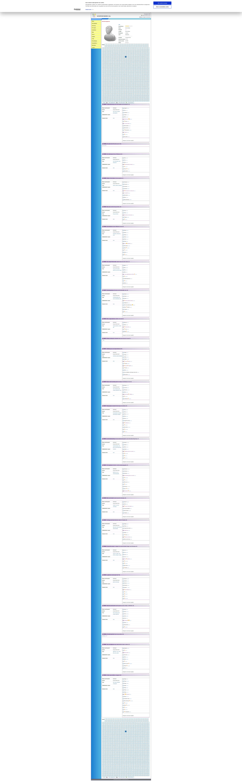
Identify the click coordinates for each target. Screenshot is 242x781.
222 (118, 58)
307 (125, 63)
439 (120, 72)
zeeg (126, 661)
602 (122, 757)
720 (139, 90)
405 (108, 70)
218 (111, 58)
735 (118, 766)
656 (122, 86)
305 (122, 63)
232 (136, 58)
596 (111, 757)
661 (131, 86)
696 (145, 88)
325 (109, 65)
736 (120, 766)
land (113, 111)
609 (134, 757)
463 (115, 74)
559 (141, 79)
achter (114, 185)
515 (111, 752)
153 (139, 53)
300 (113, 63)
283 (131, 736)
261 (139, 60)
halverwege (115, 414)
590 (148, 81)
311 (132, 63)
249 (118, 60)
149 (132, 53)
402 (102, 70)
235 (141, 58)
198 (124, 56)
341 (138, 65)
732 (113, 766)
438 (118, 72)
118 (125, 51)
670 (146, 86)
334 (125, 65)
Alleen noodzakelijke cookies (162, 6)
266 (148, 60)
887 (148, 100)
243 (108, 60)
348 (102, 67)
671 (148, 86)
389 (127, 743)
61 (120, 722)
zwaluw (131, 663)
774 (139, 93)
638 (138, 759)
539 (106, 79)
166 (115, 729)
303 (118, 63)
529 (136, 752)
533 (143, 752)
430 (104, 72)
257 (132, 60)
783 (108, 95)
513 (108, 752)
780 (102, 95)
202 (131, 56)
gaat (119, 388)
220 (115, 58)
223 (120, 58)
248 (116, 60)
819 (124, 97)
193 (115, 56)
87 (118, 49)
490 (115, 750)
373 (146, 67)
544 (115, 79)
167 (116, 729)
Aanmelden (148, 17)
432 (108, 72)
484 (104, 750)
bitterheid (117, 614)
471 (129, 74)
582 (134, 81)
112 (115, 51)
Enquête (93, 36)
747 (139, 766)
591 (102, 757)
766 (125, 93)
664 (136, 86)
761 (116, 93)
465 (118, 74)
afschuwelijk (117, 268)
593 (106, 757)
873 (124, 100)
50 (147, 46)
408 (113, 70)
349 (104, 67)
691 (136, 88)
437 (116, 72)
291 (145, 736)
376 (104, 743)
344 (143, 65)
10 (121, 44)
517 (115, 752)
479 (143, 74)
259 (136, 60)
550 (125, 79)
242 (106, 60)
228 (129, 58)
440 (122, 72)
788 (116, 95)
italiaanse (117, 390)
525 (129, 752)
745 (136, 766)
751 (146, 766)
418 (131, 70)
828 (139, 97)
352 (109, 67)
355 (115, 67)
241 (104, 60)
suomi (127, 114)
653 (116, 86)
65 (127, 722)
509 (148, 750)
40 (130, 46)
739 (125, 766)
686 (127, 88)
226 (125, 58)
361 (125, 67)
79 (104, 49)
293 (148, 736)
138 (113, 53)
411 (118, 70)
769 (131, 93)
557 (138, 79)
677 (111, 88)
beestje (120, 554)
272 (111, 736)
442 (125, 72)
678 (113, 88)
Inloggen (144, 17)
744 (134, 766)
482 (148, 74)
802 (141, 95)
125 (138, 51)
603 (124, 757)
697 (146, 88)
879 (134, 100)
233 (138, 58)
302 (116, 63)
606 (129, 757)
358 (120, 67)
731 (111, 766)
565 (104, 81)
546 (118, 79)
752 (148, 766)
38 (126, 46)
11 (123, 44)
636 (134, 759)
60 (118, 722)
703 (109, 90)
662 (132, 86)
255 (129, 60)
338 (132, 65)
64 (125, 722)
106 (104, 51)
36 (123, 46)
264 (145, 60)
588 (145, 81)
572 (116, 81)
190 (109, 56)
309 (129, 63)
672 (102, 88)
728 (106, 766)
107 (106, 51)
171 (124, 729)
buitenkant (115, 233)
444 (129, 72)
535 (146, 752)
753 (102, 93)
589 (146, 81)
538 (104, 79)
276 (118, 736)
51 (102, 722)
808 (104, 97)
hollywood (114, 162)
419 (132, 70)
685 (125, 88)
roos (113, 118)
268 (104, 736)
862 (104, 100)
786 (113, 95)
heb (113, 682)
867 (113, 100)
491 (116, 750)
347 (148, 65)
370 (141, 67)
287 (138, 736)
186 (102, 56)
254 (127, 60)
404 (106, 70)
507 (145, 750)
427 (146, 70)
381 (113, 743)
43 (135, 46)
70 (136, 722)
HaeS (128, 108)
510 (102, 752)
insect (114, 298)
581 (132, 81)
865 (109, 100)
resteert (114, 505)
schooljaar (115, 506)
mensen (114, 553)
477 (139, 74)
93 (129, 49)
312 (134, 63)
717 (134, 90)
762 (118, 93)
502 (136, 750)
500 (132, 750)
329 (116, 65)
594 (108, 757)
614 (143, 757)
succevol (117, 505)
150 (134, 53)
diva (119, 161)
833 (148, 97)
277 (120, 736)
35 (121, 46)
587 (143, 81)
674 (106, 88)
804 (145, 95)
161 (106, 729)
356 (116, 67)
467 (122, 74)
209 (143, 56)
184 (146, 729)
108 (108, 51)
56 (111, 722)
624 (113, 759)
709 (120, 90)
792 (124, 95)
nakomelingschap (118, 447)
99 (139, 49)
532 (141, 752)
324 (108, 65)
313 (136, 63)
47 (142, 46)
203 (132, 56)
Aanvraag (94, 25)
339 (134, 65)
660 (129, 86)
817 (120, 97)
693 (139, 88)
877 (131, 100)
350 (106, 67)
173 (127, 729)
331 (120, 65)
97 (136, 49)
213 (102, 58)
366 (134, 67)
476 (138, 74)
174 (129, 729)
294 (102, 63)
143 (122, 53)
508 (146, 750)
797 (132, 95)
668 (143, 86)
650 (111, 86)
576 (124, 81)
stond (119, 651)
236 (143, 58)
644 (148, 759)
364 (131, 67)
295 (104, 63)
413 (122, 70)
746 (138, 766)
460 (109, 74)
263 (143, 60)
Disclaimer (94, 45)
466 (120, 74)
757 (109, 93)
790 (120, 95)
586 (141, 81)
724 (146, 90)
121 (131, 51)
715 (131, 90)
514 (109, 752)
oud (119, 297)
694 (141, 88)
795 (129, 95)
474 (134, 74)
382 (115, 743)
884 (143, 100)
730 (109, 766)
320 (148, 63)
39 (128, 46)
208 (141, 56)
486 (108, 750)
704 (111, 90)
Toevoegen (94, 27)
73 (141, 722)
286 (136, 736)
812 (111, 97)
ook (119, 553)
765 (124, 93)
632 (127, 759)
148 (131, 53)
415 (125, 70)
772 (136, 93)
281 (127, 736)
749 (143, 766)
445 (131, 72)
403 (104, 70)
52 (104, 722)
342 (139, 65)
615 (145, 757)
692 (138, 88)
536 (148, 752)
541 (109, 79)
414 (124, 70)
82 (109, 49)
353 (111, 67)
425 (143, 70)
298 (109, 63)
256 (131, 60)
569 (111, 81)
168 (118, 729)
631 (125, 759)
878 (132, 100)
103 (146, 49)
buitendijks (117, 298)
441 (124, 72)
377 (106, 743)
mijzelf (128, 188)
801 (139, 95)
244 (109, 60)
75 (145, 722)
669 (145, 86)
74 (143, 722)
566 (106, 81)
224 (122, 58)
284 (132, 736)
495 (124, 750)
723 (145, 90)
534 (145, 752)
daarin (114, 270)
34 (119, 46)
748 (141, 766)
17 (133, 44)
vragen (117, 553)
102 (145, 49)
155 (143, 53)
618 (102, 759)
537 (102, 79)
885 (145, 100)
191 (111, 56)
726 (102, 766)
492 (118, 750)
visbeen (116, 185)
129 (145, 51)
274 (115, 736)
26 (105, 46)
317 (143, 63)
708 (118, 90)
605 (127, 757)
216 (108, 58)
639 (139, 759)
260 (138, 60)
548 (122, 79)
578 (127, 81)
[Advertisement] (125, 149)
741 (129, 766)
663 (134, 86)
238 (146, 58)
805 (146, 95)
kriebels (114, 554)
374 (148, 67)
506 (143, 750)
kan (116, 270)
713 (127, 90)
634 (131, 759)
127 (141, 51)
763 (120, 93)
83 (111, 49)
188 (106, 56)
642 (145, 759)
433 (109, 72)
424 (141, 70)
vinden (120, 270)
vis (116, 472)
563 (148, 79)
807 (102, 97)
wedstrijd (118, 414)
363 (129, 67)
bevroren (120, 527)
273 (113, 736)
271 (109, 736)
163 (109, 729)
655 (120, 86)
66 (129, 722)
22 (142, 44)
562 (146, 79)
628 (120, 759)
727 (104, 766)
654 (118, 86)
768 (129, 93)
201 (129, 56)
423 (139, 70)
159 (102, 729)
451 (141, 72)
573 (118, 81)
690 (134, 88)
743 (132, 766)
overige (114, 390)
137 (111, 53)
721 (141, 90)
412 (120, 70)
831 (145, 97)
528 (134, 752)
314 (138, 63)
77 (148, 722)
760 (115, 93)
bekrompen (116, 161)
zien (119, 445)
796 (131, 95)
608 (132, 757)
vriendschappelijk (116, 473)
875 (127, 100)
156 (145, 53)
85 (115, 49)
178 (136, 729)
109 (109, 51)
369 (139, 67)
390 (129, 743)
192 (113, 56)
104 (148, 49)
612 (139, 757)
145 (125, 53)
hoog (114, 213)
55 (109, 722)
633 (129, 759)
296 (106, 63)
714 (129, 90)
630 (124, 759)
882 (139, 100)
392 (132, 743)
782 (106, 95)
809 (106, 97)
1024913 (114, 449)
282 (129, 736)
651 (113, 86)
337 (131, 65)
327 (113, 65)
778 (146, 93)
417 (129, 70)
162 (108, 729)
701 (106, 90)
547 (120, 79)
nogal (114, 325)
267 (102, 736)
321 (102, 65)
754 (104, 93)
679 (115, 88)
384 (118, 743)
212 (148, 56)
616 (146, 757)
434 (111, 72)
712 (125, 90)
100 (141, 49)
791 (122, 95)
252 (124, 60)
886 (146, 100)
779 (148, 93)
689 (132, 88)
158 (148, 53)
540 (108, 79)
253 (125, 60)
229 (131, 58)
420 (134, 70)
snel (113, 388)
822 (129, 97)
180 (139, 729)
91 (125, 49)
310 (131, 63)
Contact (93, 47)
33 (117, 46)
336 (129, 65)
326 (111, 65)
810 (108, 97)
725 (148, 90)
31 (114, 46)
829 (141, 97)
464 (116, 74)
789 (118, 95)
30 (112, 46)
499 (131, 750)
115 (120, 51)
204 (134, 56)
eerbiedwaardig (115, 297)
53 (106, 722)
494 (122, 750)
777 (145, 93)
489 (113, 750)
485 (106, 750)
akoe (128, 112)
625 (115, 759)
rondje (114, 614)
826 (136, 97)
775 (141, 93)
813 (113, 97)
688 (131, 88)
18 (135, 44)
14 (128, 44)
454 (146, 72)
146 (127, 53)
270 (108, 736)
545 (116, 79)
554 (132, 79)
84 (113, 49)
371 (143, 67)
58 (115, 722)
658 (125, 86)
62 (122, 722)
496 (125, 750)
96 (134, 49)
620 (106, 759)
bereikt (116, 612)
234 (139, 58)
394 (136, 743)
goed (114, 447)
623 (111, 759)
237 (145, 58)
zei (117, 472)
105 (102, 51)
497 (127, 750)
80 (106, 49)
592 (104, 757)
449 (138, 72)
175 (131, 729)
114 (118, 51)
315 (139, 63)
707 (116, 90)
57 (113, 722)
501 (134, 750)
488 (111, 750)
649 (109, 86)
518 (116, 752)
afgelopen (114, 651)
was (117, 651)
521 (122, 752)
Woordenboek (94, 23)
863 (106, 100)
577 (125, 81)
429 (102, 72)
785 (111, 95)
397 (141, 743)
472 (131, 74)
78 (102, 49)
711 (124, 90)
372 (145, 67)
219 (113, 58)
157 (146, 53)
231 (134, 58)
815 (116, 97)
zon (113, 161)
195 (118, 56)
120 (129, 51)
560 (143, 79)
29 (110, 46)
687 (129, 88)
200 (127, 56)
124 (136, 51)
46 (140, 46)
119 (127, 51)
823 (131, 97)
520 (120, 752)
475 (136, 74)
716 (132, 90)
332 (122, 65)
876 (129, 100)
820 (125, 97)
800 (138, 95)
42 (133, 46)
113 (116, 51)
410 (116, 70)
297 (108, 63)
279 (124, 736)
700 (104, 90)
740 (127, 766)
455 (148, 72)
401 (148, 743)
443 (127, 72)
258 (134, 60)
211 (146, 56)
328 (115, 65)
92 (127, 49)
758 (111, 93)
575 (122, 81)
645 (102, 86)
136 (109, 53)
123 (134, 51)
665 (138, 86)
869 (116, 100)
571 (115, 81)
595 (109, 757)
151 (136, 53)
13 (126, 44)
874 (125, 100)
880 (136, 100)
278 (122, 736)
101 (143, 49)
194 (116, 56)
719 (138, 90)
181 (141, 729)
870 (118, 100)
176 (132, 729)
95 (132, 49)
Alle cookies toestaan (162, 3)
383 (116, 743)
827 (138, 97)
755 (106, 93)
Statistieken (94, 29)
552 (129, 79)
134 (106, 53)
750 (145, 766)
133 (104, 53)
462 (113, 74)
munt (114, 235)
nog (115, 682)
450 (139, 72)
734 (116, 766)
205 (136, 56)
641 (143, 759)
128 (143, 51)
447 (134, 72)
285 (134, 736)
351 (108, 67)
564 (102, 81)
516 (113, 752)
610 (136, 757)
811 (109, 97)
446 (132, 72)
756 (108, 93)
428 (148, 70)
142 (120, 53)
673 (104, 88)
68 (132, 722)
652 (115, 86)
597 (113, 757)
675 (108, 88)
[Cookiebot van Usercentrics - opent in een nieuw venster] (77, 9)
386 (122, 743)
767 (127, 93)
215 (106, 58)
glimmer (114, 472)
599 (116, 757)
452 (143, 72)
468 (124, 74)
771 (134, 93)
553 (131, 79)
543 (113, 79)
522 (124, 752)
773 (138, 93)
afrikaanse (118, 233)
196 (120, 56)
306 (124, 63)
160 (104, 729)
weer (117, 527)
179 (138, 729)
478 (141, 74)
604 (125, 757)
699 (102, 90)
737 (122, 766)
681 (118, 88)
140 (116, 53)
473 (132, 74)
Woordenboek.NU (95, 17)
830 (143, 97)
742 (131, 766)
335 (127, 65)
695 (143, 88)
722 (143, 90)
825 (134, 97)
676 (109, 88)
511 (104, 752)
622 (109, 759)
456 (102, 74)
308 (127, 63)
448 (136, 72)
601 (120, 757)
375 (102, 743)
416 (127, 70)
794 (127, 95)
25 (147, 44)
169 (120, 729)
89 (122, 49)
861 (102, 100)
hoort (116, 111)
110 (111, 51)
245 (111, 60)
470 (127, 74)
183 (145, 729)
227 (127, 58)
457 (104, 74)
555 (134, 79)
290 (143, 736)
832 (146, 97)
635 (132, 759)
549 (124, 79)
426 (145, 70)
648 (108, 86)
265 (146, 60)
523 (125, 752)
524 (127, 752)
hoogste (118, 111)
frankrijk (116, 528)
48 (144, 46)
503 (138, 750)
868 (115, 100)
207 (139, 56)
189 (108, 56)
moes (126, 110)
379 (109, 743)
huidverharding (115, 445)
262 (141, 60)
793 (125, 95)
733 (115, 766)
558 (139, 79)
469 (125, 74)
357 (118, 67)
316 (141, 63)
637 (136, 759)
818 (122, 97)
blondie (126, 429)
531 (139, 752)
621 (108, 759)
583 (136, 81)
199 (125, 56)
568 (109, 81)
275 (116, 736)
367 (136, 67)
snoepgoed (115, 683)
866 (111, 100)
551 (127, 79)
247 (115, 60)
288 (139, 736)
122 (132, 51)
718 (136, 90)
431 (106, 72)
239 (148, 58)
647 (106, 86)
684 (124, 88)
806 (148, 95)
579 (129, 81)
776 (143, 93)
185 (148, 729)
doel (113, 612)
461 (111, 74)
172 (125, 729)
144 (124, 53)
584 (138, 81)
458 (106, 74)
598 (115, 757)
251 (122, 60)
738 (124, 766)
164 (111, 729)
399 (145, 743)
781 (104, 95)
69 (134, 722)
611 (138, 757)
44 (137, 46)
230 (132, 58)
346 (146, 65)
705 (113, 90)
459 (108, 74)
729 (108, 766)
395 (138, 743)
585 (139, 81)
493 (120, 750)
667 (141, 86)
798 (134, 95)
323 (106, 65)
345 (145, 65)
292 (146, 736)
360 (124, 67)
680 (116, 88)
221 (116, 58)
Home (93, 21)
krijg (113, 527)
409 (115, 70)
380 (111, 743)
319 (146, 63)
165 (113, 729)
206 (138, 56)
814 (115, 97)
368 (138, 67)
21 (140, 44)
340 (136, 65)
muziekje (116, 388)
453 (145, 72)
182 (143, 729)
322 (104, 65)
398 (143, 743)
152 (138, 53)
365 (132, 67)
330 (118, 65)
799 (136, 95)
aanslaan (116, 213)
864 (108, 100)
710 (122, 90)
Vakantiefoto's (94, 43)
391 (131, 743)
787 (115, 95)
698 (148, 88)
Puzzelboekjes (94, 40)
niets (118, 270)
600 (118, 757)
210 (145, 56)
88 (120, 49)
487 (109, 750)
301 (115, 63)
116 (122, 51)
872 (122, 100)
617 (148, 757)
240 (102, 60)
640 (141, 759)
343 (141, 65)
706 (115, 90)
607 (131, 757)
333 (124, 65)
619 (104, 759)
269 (106, 736)
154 (141, 53)
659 (127, 86)
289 (141, 736)
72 (139, 722)
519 (118, 752)
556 (136, 79)
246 (113, 60)
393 (134, 743)
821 (127, 97)
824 (132, 97)
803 (143, 95)
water (114, 528)
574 (120, 81)
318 (145, 63)
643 (146, 759)
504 (139, 750)
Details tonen (88, 9)
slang (114, 268)
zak (113, 327)
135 (108, 53)
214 (104, 58)
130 (146, 51)
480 (145, 74)
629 (122, 759)
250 (120, 60)
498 (129, 750)
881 (138, 100)
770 (132, 93)
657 (124, 86)
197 (122, 56)
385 (120, 743)
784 (109, 95)
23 (144, 44)
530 (138, 752)
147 (129, 53)
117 (124, 51)
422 (138, 70)
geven (119, 612)
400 (146, 743)
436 (115, 72)
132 (102, 53)
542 (111, 79)
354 (113, 67)
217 (109, 58)
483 (102, 750)
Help (93, 32)
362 (127, 67)
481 (146, 74)
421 (136, 70)
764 (122, 93)
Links (93, 38)
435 (113, 72)
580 (131, 81)
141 (118, 53)
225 (124, 58)
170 (122, 729)
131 (148, 51)
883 (141, 100)
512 (106, 752)
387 (124, 743)
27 (107, 46)
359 (122, 67)
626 (116, 759)
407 (111, 70)
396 (139, 743)
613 (141, 757)
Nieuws (93, 34)
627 (118, 759)
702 (108, 90)
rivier (120, 390)
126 (139, 51)
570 (113, 81)
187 (104, 56)
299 (111, 63)
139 (115, 53)
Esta (127, 241)
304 (120, 63)
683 (122, 88)
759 (113, 93)
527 (132, 752)
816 (118, 97)
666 (139, 86)
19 (137, 44)
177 (134, 729)
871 (120, 100)
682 (120, 88)
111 (113, 51)
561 (145, 79)
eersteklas (118, 682)
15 (130, 44)
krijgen (117, 554)
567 (108, 81)
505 (141, 750)
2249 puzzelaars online (146, 15)
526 (131, 752)
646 (104, 86)
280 (125, 736)
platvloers (117, 325)
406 (109, 70)
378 (108, 743)
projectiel (120, 185)
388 (125, 743)
